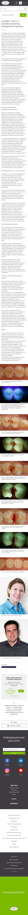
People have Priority (14, 787)
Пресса (14, 799)
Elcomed (14, 844)
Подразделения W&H (14, 792)
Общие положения (13, 859)
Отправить (14, 753)
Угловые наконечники (14, 818)
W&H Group (14, 785)
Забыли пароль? (14, 695)
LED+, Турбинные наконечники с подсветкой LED (14, 838)
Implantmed (14, 841)
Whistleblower (14, 865)
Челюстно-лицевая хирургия (14, 824)
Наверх (15, 722)
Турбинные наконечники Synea (14, 832)
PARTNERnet (14, 803)
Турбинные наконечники (14, 815)
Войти (23, 15)
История (14, 794)
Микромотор (14, 821)
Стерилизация (14, 826)
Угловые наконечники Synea (14, 835)
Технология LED (14, 829)
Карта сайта (14, 856)
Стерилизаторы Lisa (14, 847)
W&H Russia (14, 790)
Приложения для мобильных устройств (13, 868)
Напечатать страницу (15, 725)
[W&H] (5, 3)
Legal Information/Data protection (14, 862)
